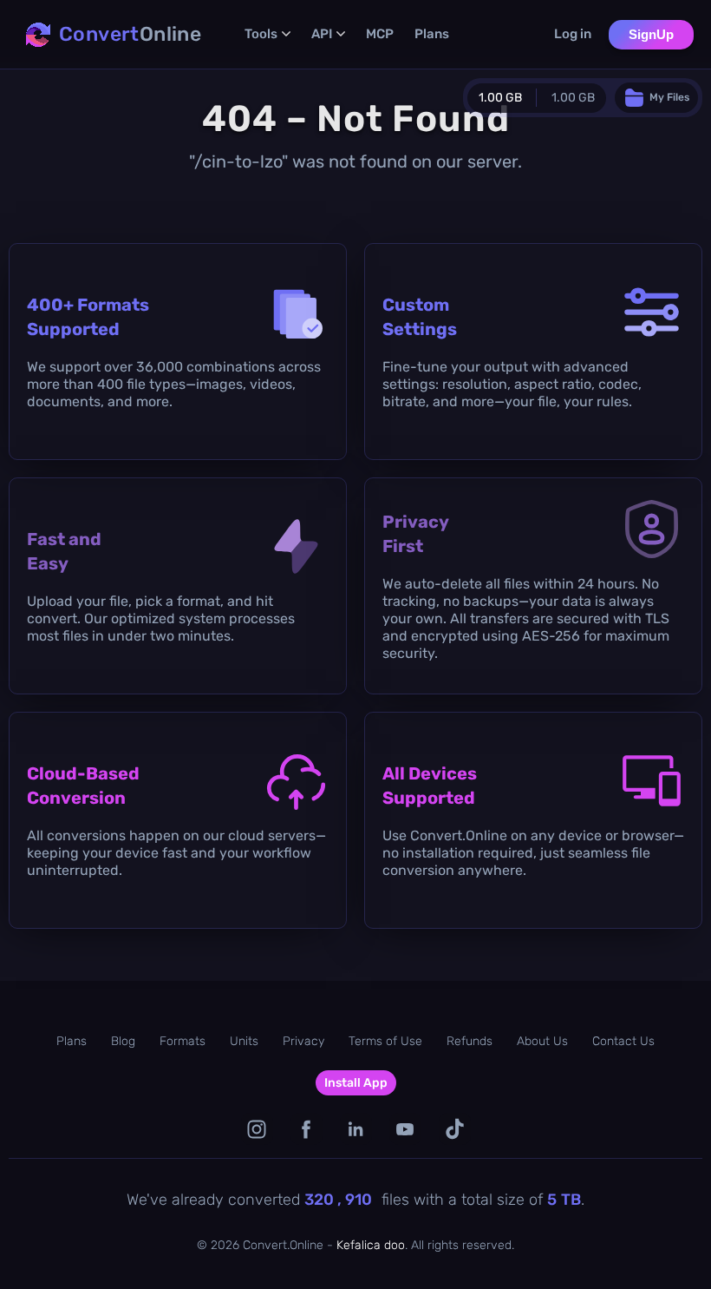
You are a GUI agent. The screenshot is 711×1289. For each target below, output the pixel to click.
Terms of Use (385, 1041)
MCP (380, 34)
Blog (123, 1041)
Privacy (303, 1041)
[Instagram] (257, 1129)
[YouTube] (405, 1129)
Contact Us (623, 1041)
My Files (669, 97)
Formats (182, 1041)
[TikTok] (455, 1129)
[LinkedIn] (356, 1129)
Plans (431, 34)
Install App (356, 1082)
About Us (542, 1041)
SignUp (651, 34)
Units (244, 1041)
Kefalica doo (370, 1245)
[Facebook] (306, 1129)
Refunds (469, 1041)
